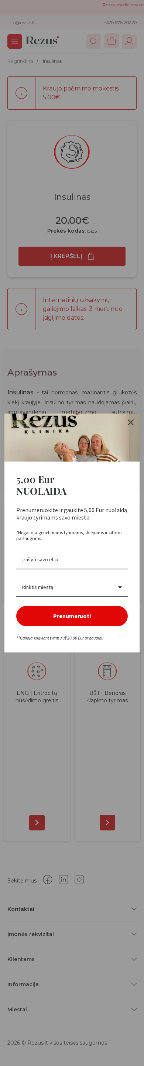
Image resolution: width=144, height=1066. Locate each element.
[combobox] (72, 587)
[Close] (131, 422)
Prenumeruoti (72, 616)
